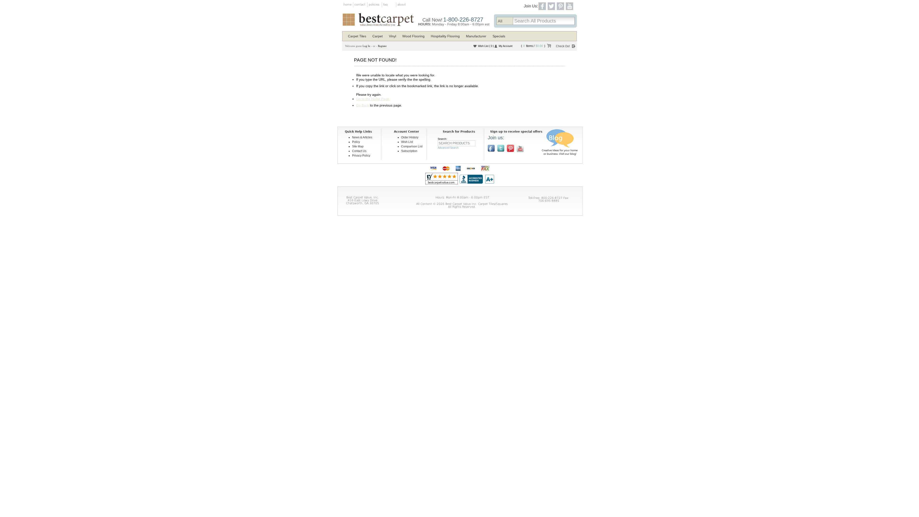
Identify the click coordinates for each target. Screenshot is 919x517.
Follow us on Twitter (500, 148)
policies (374, 4)
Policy (356, 142)
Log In (366, 46)
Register (382, 46)
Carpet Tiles (357, 36)
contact (359, 4)
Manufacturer (476, 36)
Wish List (486, 46)
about (402, 4)
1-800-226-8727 (463, 19)
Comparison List (411, 146)
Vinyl (392, 36)
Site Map (358, 146)
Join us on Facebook (491, 148)
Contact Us (359, 151)
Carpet (377, 36)
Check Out (563, 46)
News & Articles (362, 137)
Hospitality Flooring (445, 36)
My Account (505, 46)
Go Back (362, 105)
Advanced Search (448, 147)
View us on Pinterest (510, 148)
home (347, 4)
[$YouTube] (520, 148)
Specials (499, 36)
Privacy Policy (361, 155)
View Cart (548, 46)
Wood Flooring (413, 36)
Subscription (409, 151)
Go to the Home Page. (373, 99)
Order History (409, 137)
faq (385, 4)
